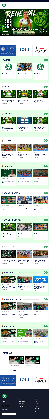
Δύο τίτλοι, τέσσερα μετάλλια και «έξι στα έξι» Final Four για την (8, 208)
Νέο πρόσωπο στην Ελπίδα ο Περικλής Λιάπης (24, 101)
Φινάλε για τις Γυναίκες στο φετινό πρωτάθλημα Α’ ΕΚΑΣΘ (24, 180)
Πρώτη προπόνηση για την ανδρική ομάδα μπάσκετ (7, 155)
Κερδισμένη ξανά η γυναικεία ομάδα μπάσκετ (39, 180)
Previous (45, 60)
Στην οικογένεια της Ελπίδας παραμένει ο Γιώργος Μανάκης (24, 30)
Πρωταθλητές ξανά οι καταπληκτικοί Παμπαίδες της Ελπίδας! (40, 208)
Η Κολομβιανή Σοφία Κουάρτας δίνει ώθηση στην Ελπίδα (40, 128)
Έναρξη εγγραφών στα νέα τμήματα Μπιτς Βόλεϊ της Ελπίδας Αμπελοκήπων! (31, 368)
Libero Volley (37, 408)
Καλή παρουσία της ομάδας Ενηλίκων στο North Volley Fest (24, 261)
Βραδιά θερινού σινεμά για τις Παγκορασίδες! (24, 234)
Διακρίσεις (21, 403)
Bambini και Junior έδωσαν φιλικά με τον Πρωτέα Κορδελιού (39, 341)
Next (47, 60)
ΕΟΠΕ (36, 398)
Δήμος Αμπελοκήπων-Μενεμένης (39, 410)
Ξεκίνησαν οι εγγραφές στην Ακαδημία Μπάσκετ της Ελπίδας (8, 287)
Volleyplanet (37, 404)
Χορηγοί (21, 404)
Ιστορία (20, 398)
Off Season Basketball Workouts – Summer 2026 (23, 340)
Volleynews (37, 403)
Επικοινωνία (21, 406)
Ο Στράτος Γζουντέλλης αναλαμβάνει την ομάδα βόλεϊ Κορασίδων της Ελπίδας (8, 235)
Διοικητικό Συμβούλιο (23, 399)
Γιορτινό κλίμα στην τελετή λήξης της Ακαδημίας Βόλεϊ (39, 261)
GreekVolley (37, 406)
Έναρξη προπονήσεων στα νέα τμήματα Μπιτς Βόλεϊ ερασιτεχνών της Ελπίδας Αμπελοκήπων (16, 368)
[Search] (15, 414)
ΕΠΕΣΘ (36, 399)
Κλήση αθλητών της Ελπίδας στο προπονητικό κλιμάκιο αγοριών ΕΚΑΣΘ (39, 287)
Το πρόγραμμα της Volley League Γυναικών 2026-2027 (23, 128)
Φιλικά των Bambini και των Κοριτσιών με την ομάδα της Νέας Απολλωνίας (23, 314)
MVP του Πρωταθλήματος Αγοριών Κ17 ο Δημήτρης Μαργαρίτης (23, 208)
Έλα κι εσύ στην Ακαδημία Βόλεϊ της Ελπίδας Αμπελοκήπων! (8, 261)
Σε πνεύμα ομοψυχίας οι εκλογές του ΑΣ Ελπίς (23, 74)
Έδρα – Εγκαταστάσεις (23, 401)
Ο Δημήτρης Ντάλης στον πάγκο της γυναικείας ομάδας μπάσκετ (8, 181)
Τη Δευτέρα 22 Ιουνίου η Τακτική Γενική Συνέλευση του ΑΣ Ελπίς (40, 75)
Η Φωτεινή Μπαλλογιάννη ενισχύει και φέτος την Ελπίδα (8, 128)
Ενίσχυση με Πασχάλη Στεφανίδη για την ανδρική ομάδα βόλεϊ (39, 102)
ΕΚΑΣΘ (36, 401)
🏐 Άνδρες (4, 26)
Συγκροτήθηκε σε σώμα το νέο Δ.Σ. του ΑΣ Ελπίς (8, 74)
